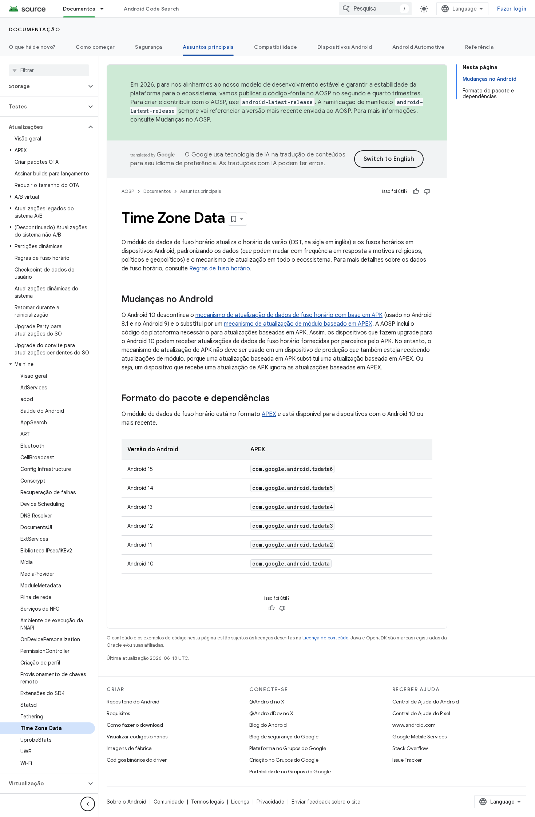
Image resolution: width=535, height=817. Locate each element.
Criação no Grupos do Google (283, 760)
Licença (240, 802)
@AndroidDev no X (271, 713)
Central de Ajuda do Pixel (421, 713)
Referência (479, 47)
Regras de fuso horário (219, 268)
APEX (269, 414)
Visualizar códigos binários (137, 736)
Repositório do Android (133, 701)
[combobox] (375, 8)
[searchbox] (49, 70)
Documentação (34, 29)
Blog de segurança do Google (283, 736)
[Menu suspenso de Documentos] (105, 8)
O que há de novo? (32, 47)
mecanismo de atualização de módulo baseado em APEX (298, 324)
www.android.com (414, 725)
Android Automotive (418, 47)
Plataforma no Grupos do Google (287, 748)
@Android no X (266, 701)
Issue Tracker (407, 760)
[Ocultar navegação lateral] (87, 804)
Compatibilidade (275, 47)
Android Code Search (151, 8)
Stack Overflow (410, 748)
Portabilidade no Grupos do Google (290, 771)
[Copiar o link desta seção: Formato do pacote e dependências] (277, 398)
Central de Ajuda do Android (425, 701)
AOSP (128, 191)
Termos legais (207, 802)
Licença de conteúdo (325, 638)
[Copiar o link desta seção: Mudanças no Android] (220, 300)
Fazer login (511, 8)
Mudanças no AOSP (182, 119)
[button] (43, 86)
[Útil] (416, 191)
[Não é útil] (426, 191)
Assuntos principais (208, 47)
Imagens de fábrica (129, 748)
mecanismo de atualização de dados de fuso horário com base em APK (289, 315)
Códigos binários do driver (137, 760)
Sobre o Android (126, 802)
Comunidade (169, 802)
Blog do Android (268, 725)
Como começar (95, 47)
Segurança (148, 47)
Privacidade (270, 802)
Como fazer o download (135, 725)
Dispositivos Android (344, 47)
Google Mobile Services (419, 736)
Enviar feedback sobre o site (326, 802)
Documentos (79, 8)
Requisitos (118, 713)
